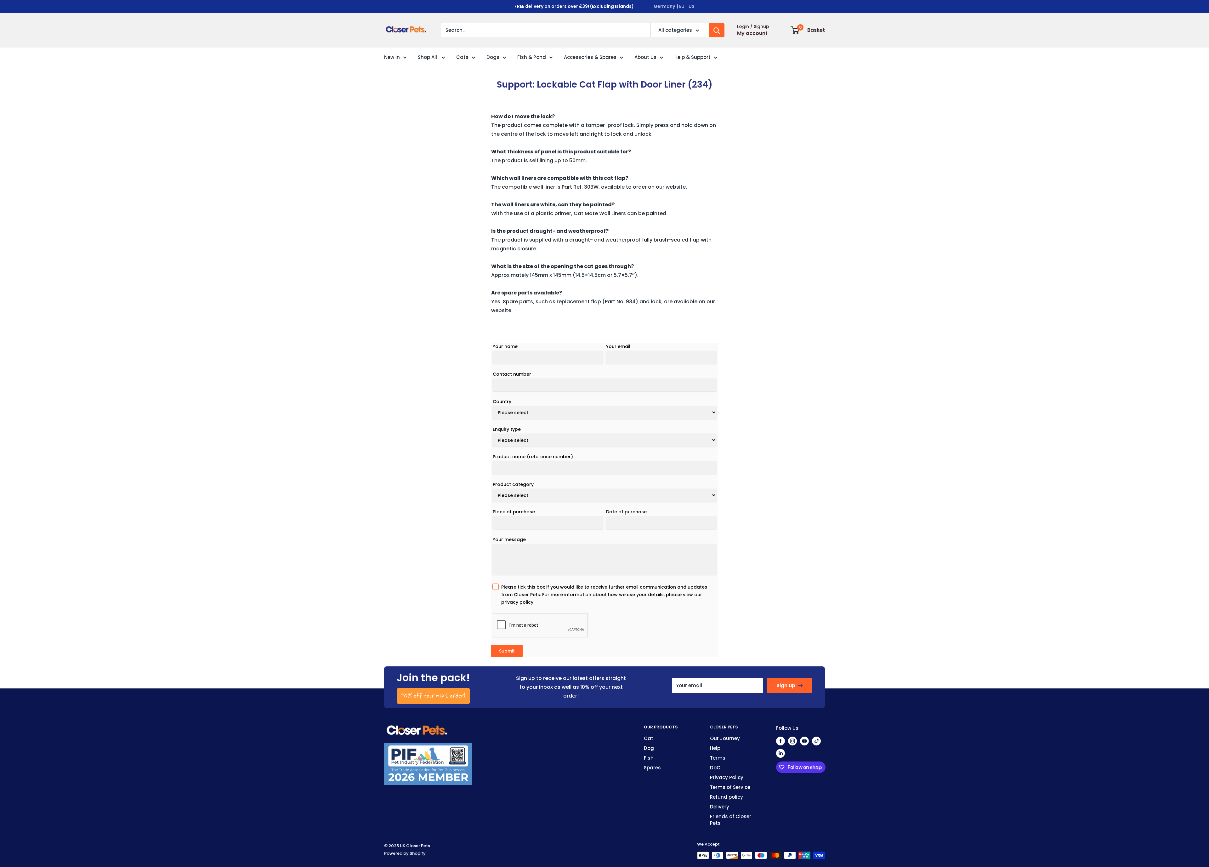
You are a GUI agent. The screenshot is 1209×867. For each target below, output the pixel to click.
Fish (649, 758)
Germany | (666, 6)
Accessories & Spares (590, 57)
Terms (717, 758)
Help (715, 748)
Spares (652, 767)
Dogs (492, 57)
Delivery (719, 806)
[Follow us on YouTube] (804, 740)
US (692, 6)
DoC (715, 767)
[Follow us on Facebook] (780, 740)
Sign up (785, 685)
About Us (645, 57)
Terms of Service (730, 787)
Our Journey (725, 738)
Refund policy (726, 797)
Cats (462, 57)
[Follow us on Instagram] (792, 740)
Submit (507, 651)
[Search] (716, 30)
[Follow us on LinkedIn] (780, 753)
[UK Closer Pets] (417, 728)
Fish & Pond (531, 57)
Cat (648, 738)
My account (752, 33)
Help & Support (692, 57)
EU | (683, 6)
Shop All (428, 57)
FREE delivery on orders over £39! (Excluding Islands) (574, 6)
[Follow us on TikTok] (816, 740)
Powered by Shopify (405, 853)
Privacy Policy (726, 777)
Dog (649, 748)
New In (392, 57)
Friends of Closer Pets (730, 819)
